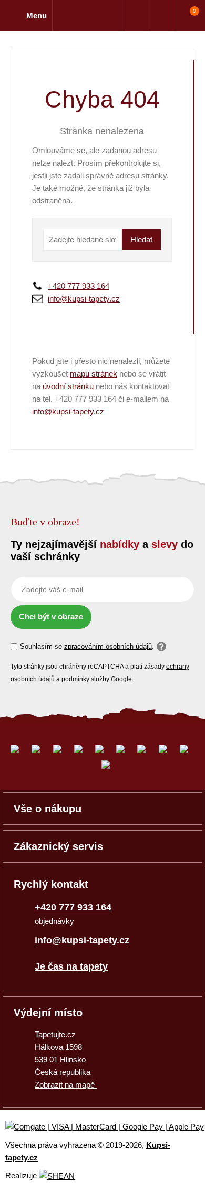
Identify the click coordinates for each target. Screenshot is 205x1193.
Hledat (141, 239)
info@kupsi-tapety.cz (84, 298)
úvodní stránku (68, 386)
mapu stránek (93, 373)
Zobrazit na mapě (66, 1084)
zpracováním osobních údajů (108, 646)
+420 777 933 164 (78, 286)
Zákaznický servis (58, 846)
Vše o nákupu (47, 808)
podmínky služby (85, 679)
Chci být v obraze (51, 616)
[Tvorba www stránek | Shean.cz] (57, 1175)
